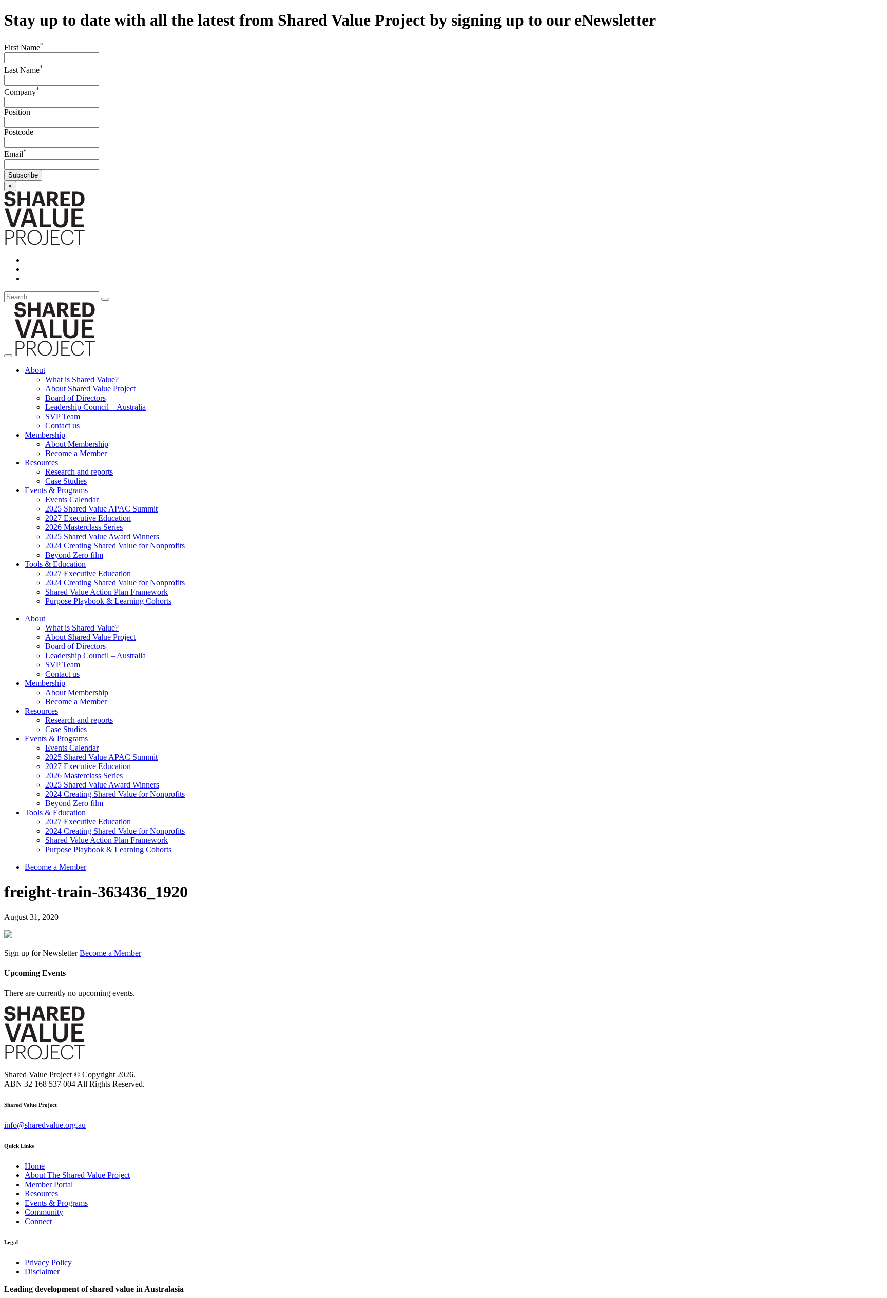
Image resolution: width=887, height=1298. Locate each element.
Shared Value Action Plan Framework (106, 591)
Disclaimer (42, 1271)
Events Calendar (72, 499)
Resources (41, 462)
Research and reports (79, 471)
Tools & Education (55, 564)
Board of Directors (75, 398)
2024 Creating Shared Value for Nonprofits (115, 545)
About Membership (76, 444)
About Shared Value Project (90, 388)
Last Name (23, 70)
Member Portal (49, 1184)
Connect (38, 1221)
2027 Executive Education (88, 518)
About (35, 370)
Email (15, 154)
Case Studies (66, 481)
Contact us (62, 425)
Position (17, 112)
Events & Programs (56, 490)
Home (35, 1166)
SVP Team (62, 416)
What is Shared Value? (82, 379)
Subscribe (23, 175)
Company (22, 92)
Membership (45, 434)
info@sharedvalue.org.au (45, 1124)
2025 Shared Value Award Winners (102, 536)
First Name (24, 47)
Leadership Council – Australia (95, 407)
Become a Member (76, 453)
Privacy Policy (48, 1262)
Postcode (18, 132)
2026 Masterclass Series (84, 527)
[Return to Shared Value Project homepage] (44, 242)
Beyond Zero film (74, 554)
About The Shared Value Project (77, 1175)
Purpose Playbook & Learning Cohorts (108, 601)
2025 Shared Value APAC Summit (101, 508)
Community (44, 1212)
